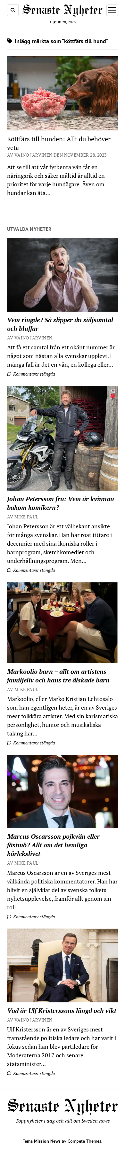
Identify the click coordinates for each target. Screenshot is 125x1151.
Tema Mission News (42, 1141)
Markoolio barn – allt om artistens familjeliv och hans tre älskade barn (58, 675)
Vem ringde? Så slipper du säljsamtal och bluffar (60, 324)
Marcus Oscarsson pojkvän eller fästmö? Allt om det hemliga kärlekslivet (53, 845)
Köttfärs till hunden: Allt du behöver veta (59, 143)
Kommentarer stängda (33, 374)
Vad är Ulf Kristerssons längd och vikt (61, 1010)
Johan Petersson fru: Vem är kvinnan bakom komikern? (60, 503)
